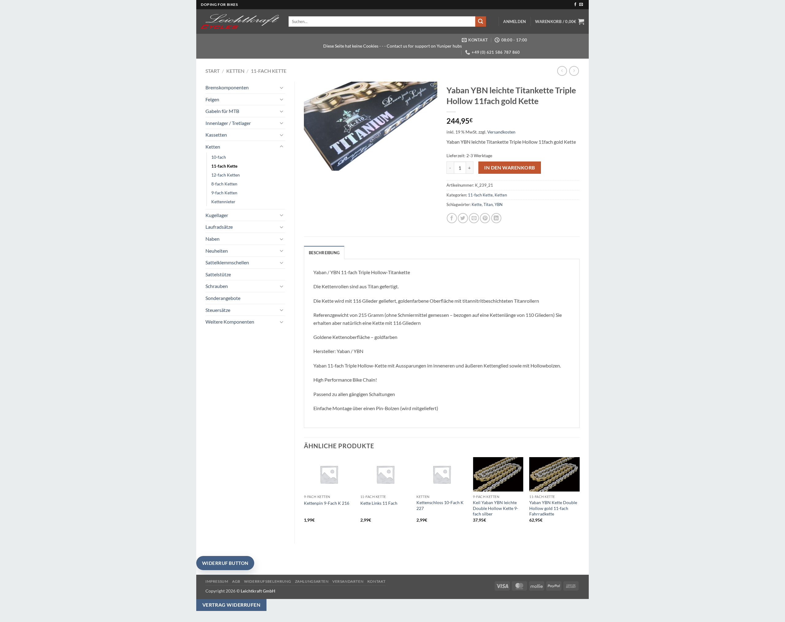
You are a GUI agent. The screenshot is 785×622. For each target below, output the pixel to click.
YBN (499, 204)
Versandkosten (501, 131)
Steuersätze (217, 310)
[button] (514, 21)
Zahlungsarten (312, 581)
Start (212, 71)
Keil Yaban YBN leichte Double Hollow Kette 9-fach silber (495, 508)
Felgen (212, 99)
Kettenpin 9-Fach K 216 (326, 503)
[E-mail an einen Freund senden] (474, 218)
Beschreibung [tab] (324, 252)
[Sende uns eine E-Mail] (581, 4)
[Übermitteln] (480, 21)
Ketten (235, 71)
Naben (212, 239)
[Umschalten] (281, 87)
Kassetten (216, 135)
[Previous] (304, 495)
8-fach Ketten (224, 183)
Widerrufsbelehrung (267, 581)
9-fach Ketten (224, 192)
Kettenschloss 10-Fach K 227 (440, 505)
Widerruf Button (225, 563)
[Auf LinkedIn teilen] (496, 218)
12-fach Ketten (225, 174)
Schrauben (216, 286)
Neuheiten (216, 251)
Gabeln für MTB (222, 111)
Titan (488, 204)
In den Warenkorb (509, 167)
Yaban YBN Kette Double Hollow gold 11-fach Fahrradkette (553, 508)
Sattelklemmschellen (227, 262)
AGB (236, 581)
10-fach (218, 157)
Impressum (216, 581)
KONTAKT (376, 581)
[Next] (579, 495)
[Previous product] (574, 71)
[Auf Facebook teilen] (452, 218)
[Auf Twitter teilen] (463, 218)
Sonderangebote (222, 298)
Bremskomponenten (227, 87)
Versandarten (347, 581)
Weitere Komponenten (229, 322)
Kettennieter (223, 201)
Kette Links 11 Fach (378, 503)
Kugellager (216, 215)
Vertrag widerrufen (231, 605)
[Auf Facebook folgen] (575, 4)
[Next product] (562, 71)
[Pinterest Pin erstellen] (485, 218)
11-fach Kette (268, 71)
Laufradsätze (219, 227)
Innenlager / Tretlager (228, 123)
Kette (477, 204)
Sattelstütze (218, 274)
